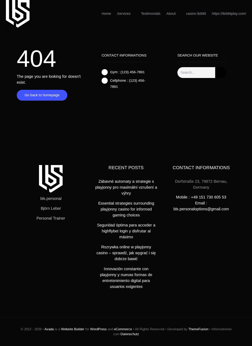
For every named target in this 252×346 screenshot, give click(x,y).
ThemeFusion (198, 329)
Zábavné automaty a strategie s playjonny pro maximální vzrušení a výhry (126, 187)
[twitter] (109, 96)
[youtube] (57, 232)
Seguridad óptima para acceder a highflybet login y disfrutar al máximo (126, 231)
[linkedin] (63, 232)
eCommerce (123, 329)
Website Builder (72, 329)
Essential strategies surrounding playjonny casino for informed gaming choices (126, 209)
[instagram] (115, 96)
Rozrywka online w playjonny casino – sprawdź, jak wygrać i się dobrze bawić (126, 253)
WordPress (98, 329)
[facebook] (103, 96)
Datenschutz (129, 334)
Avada (49, 329)
